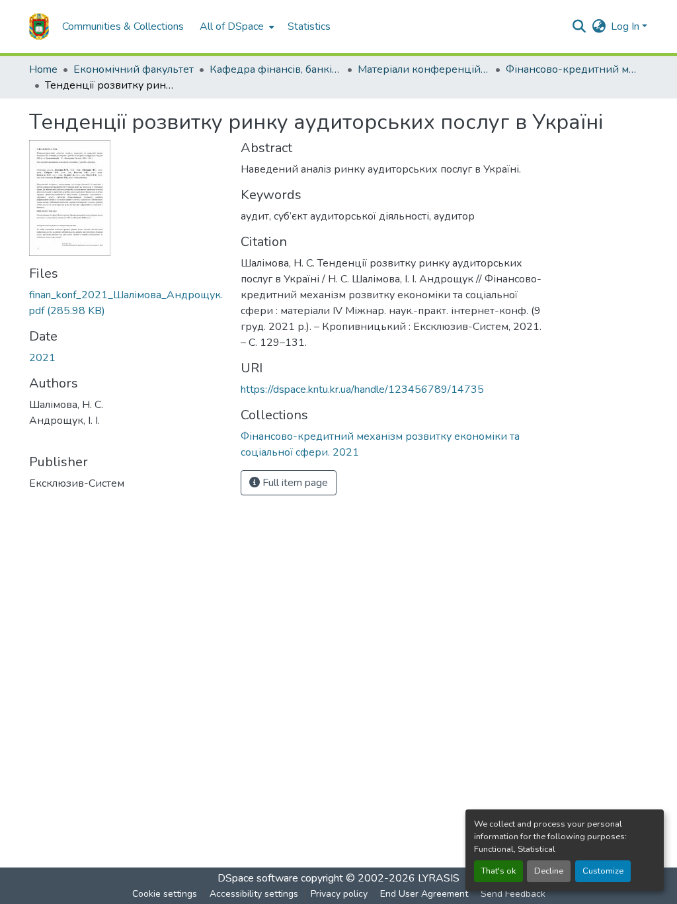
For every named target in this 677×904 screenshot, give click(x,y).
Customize (602, 871)
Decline (548, 871)
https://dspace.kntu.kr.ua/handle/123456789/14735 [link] (362, 389)
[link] (127, 303)
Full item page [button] (294, 482)
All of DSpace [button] (232, 26)
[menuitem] (235, 26)
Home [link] (43, 69)
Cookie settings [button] (164, 893)
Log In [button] (626, 26)
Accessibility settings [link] (254, 893)
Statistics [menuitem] (309, 26)
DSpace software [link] (258, 878)
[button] (39, 26)
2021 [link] (42, 357)
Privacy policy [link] (339, 893)
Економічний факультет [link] (133, 69)
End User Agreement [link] (424, 893)
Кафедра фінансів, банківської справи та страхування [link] (276, 69)
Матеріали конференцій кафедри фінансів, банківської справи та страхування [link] (424, 69)
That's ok (498, 871)
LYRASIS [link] (438, 878)
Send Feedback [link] (513, 893)
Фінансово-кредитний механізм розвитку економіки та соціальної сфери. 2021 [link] (572, 69)
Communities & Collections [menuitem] (123, 26)
